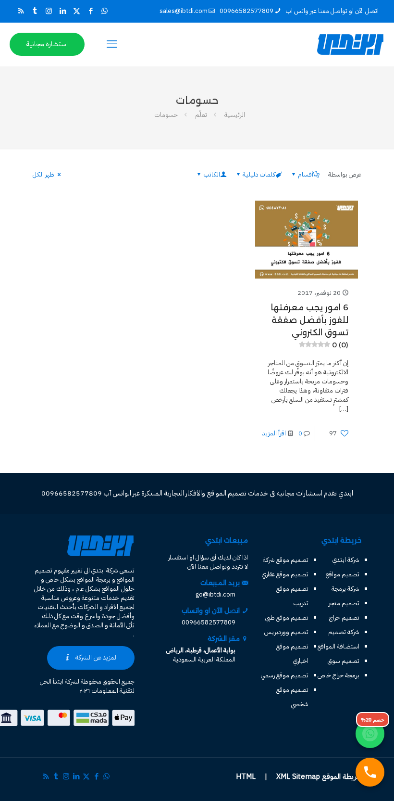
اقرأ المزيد (274, 433)
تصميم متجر (344, 603)
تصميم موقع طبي (286, 617)
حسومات (166, 114)
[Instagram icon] (48, 11)
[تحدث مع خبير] (370, 772)
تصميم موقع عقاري (285, 574)
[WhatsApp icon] (104, 11)
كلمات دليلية (259, 174)
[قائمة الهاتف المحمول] (112, 44)
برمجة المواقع (94, 579)
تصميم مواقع (342, 574)
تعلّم (201, 114)
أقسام (305, 174)
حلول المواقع (118, 588)
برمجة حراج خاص (338, 675)
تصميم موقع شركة (285, 559)
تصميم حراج (344, 617)
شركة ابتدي (345, 559)
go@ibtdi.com (215, 594)
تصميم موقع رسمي (284, 675)
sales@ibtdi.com (184, 10)
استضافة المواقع (338, 646)
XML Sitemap (298, 776)
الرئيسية (234, 114)
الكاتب (211, 174)
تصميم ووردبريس (286, 631)
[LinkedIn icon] (62, 11)
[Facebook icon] (90, 11)
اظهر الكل (44, 174)
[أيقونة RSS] (21, 11)
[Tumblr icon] (34, 11)
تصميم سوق (343, 660)
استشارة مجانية (47, 44)
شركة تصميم (343, 631)
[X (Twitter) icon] (76, 11)
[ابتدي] (350, 44)
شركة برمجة (345, 588)
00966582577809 (246, 10)
